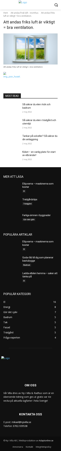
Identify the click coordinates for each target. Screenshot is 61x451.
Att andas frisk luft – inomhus (24, 12)
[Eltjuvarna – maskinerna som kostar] (11, 188)
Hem (5, 12)
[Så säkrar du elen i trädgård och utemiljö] (11, 124)
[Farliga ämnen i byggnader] (11, 219)
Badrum (26, 265)
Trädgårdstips (29, 199)
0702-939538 (20, 426)
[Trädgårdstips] (11, 203)
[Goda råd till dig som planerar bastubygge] (11, 261)
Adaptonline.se (46, 440)
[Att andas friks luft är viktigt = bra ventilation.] (30, 49)
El (24, 191)
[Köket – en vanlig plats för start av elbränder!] (11, 156)
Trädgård (27, 204)
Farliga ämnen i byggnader (36, 215)
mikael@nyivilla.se (21, 422)
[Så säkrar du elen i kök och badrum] (11, 108)
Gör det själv (28, 219)
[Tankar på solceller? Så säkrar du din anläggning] (11, 140)
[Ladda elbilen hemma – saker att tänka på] (11, 277)
